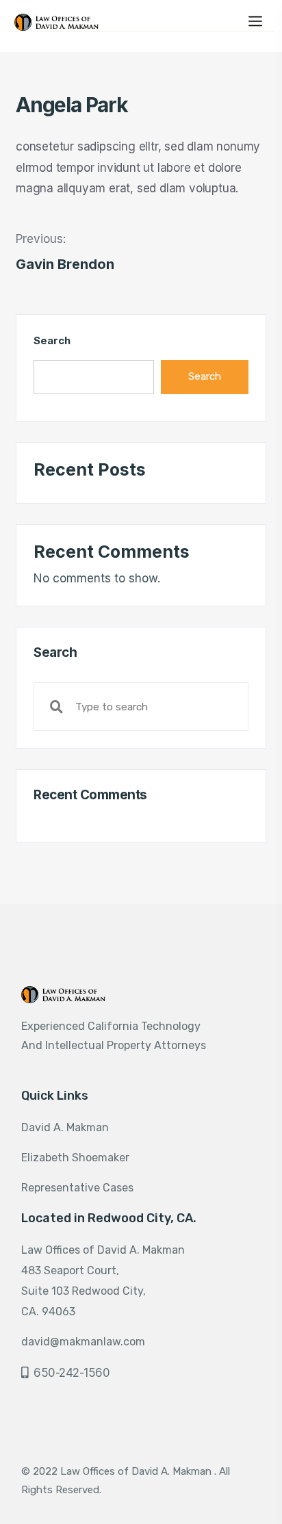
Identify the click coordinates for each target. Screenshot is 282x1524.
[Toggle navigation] (255, 19)
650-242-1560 (72, 1373)
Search (52, 340)
